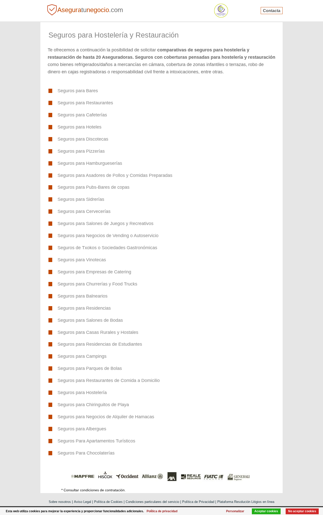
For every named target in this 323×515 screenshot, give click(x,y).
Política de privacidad (162, 511)
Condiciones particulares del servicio (152, 502)
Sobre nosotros (60, 502)
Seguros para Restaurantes (85, 102)
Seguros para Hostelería (82, 392)
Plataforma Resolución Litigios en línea (245, 502)
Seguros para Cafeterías (82, 114)
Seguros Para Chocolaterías (86, 453)
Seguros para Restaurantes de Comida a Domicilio (109, 380)
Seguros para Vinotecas (82, 259)
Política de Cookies (108, 502)
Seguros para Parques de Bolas (90, 368)
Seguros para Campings (82, 356)
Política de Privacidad (198, 502)
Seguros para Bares (78, 90)
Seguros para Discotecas (83, 139)
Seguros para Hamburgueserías (90, 163)
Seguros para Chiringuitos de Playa (93, 404)
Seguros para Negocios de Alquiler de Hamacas (106, 416)
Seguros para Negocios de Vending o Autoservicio (108, 235)
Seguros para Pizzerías (81, 151)
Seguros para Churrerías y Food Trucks (97, 283)
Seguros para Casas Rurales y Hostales (98, 332)
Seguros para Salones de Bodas (90, 320)
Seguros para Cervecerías (84, 211)
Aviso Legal (82, 502)
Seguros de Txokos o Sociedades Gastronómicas (107, 247)
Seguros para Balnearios (82, 296)
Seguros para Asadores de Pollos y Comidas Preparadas (115, 175)
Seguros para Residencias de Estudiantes (100, 344)
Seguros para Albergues (82, 428)
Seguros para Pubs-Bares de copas (93, 187)
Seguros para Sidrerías (81, 199)
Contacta (271, 10)
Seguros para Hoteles (79, 127)
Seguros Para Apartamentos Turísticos (96, 440)
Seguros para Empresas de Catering (94, 271)
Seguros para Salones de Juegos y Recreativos (105, 223)
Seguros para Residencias (84, 308)
